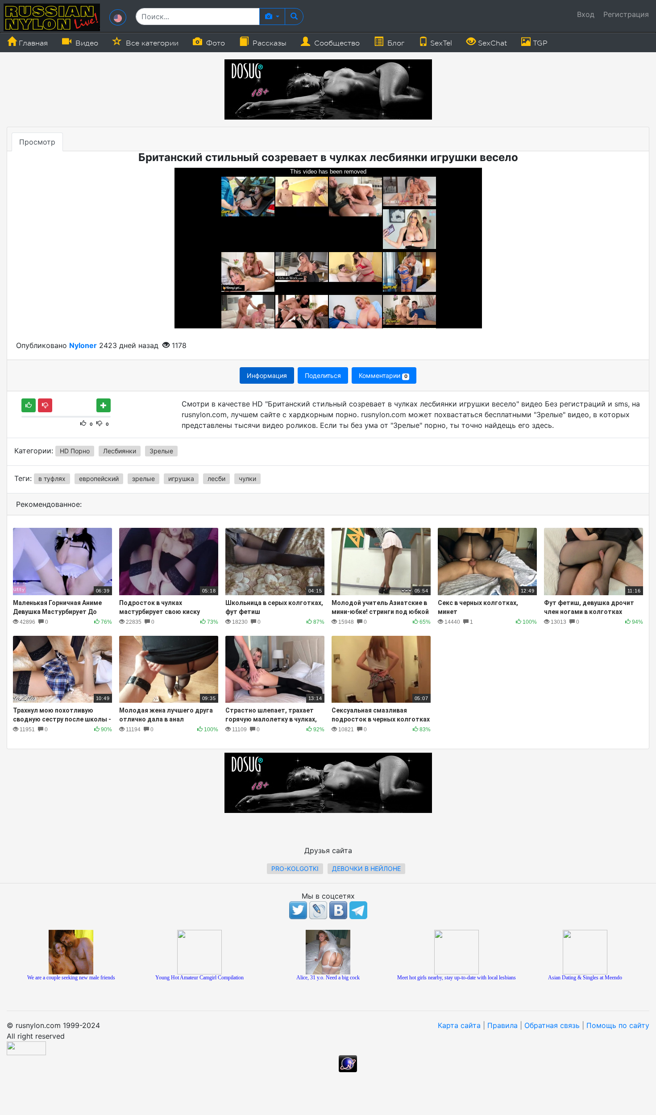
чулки (247, 478)
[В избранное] (103, 405)
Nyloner (83, 345)
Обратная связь (552, 1025)
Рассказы (268, 43)
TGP (539, 43)
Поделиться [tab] (323, 375)
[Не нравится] (45, 405)
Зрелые (161, 451)
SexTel (440, 43)
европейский (99, 478)
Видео (85, 43)
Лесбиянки (119, 451)
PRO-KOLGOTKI (295, 868)
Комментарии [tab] (383, 375)
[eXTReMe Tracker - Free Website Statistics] (348, 1062)
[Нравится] (28, 405)
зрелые (143, 478)
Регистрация (626, 14)
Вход (585, 14)
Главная (32, 43)
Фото (214, 43)
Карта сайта (459, 1025)
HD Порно (75, 451)
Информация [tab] (267, 375)
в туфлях (52, 478)
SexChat (491, 43)
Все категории (151, 43)
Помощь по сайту (617, 1025)
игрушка (181, 478)
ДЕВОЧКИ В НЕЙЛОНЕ (366, 868)
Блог (394, 43)
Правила (502, 1025)
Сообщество (336, 43)
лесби (216, 478)
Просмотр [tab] (37, 141)
